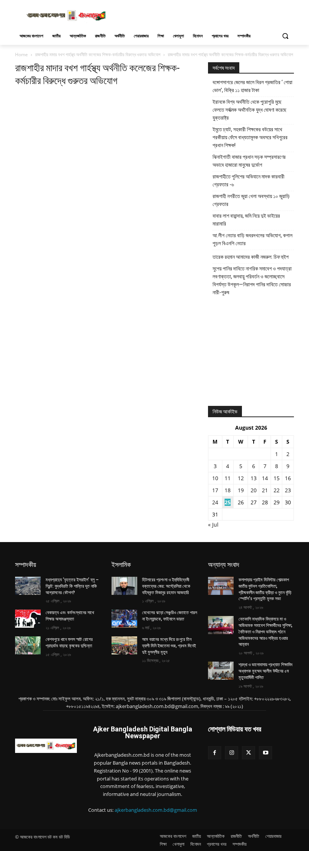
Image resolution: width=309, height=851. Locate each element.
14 (265, 478)
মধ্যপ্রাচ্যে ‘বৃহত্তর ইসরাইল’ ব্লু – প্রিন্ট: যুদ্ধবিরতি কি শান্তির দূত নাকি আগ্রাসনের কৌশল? (72, 586)
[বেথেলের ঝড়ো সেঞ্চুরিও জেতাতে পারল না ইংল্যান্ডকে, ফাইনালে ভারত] (124, 619)
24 (215, 502)
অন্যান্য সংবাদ (223, 564)
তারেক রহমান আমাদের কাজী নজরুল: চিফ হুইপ (251, 257)
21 (265, 490)
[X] (248, 752)
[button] (285, 36)
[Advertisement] (206, 14)
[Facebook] (214, 752)
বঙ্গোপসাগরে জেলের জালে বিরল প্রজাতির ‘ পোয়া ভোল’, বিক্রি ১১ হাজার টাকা (252, 86)
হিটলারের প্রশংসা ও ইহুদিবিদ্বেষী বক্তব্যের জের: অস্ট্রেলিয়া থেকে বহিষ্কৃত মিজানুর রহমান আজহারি (166, 586)
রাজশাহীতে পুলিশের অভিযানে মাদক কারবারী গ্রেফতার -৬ (249, 180)
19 (241, 490)
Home (21, 54)
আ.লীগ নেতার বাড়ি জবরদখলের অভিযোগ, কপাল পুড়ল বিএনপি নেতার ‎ (252, 239)
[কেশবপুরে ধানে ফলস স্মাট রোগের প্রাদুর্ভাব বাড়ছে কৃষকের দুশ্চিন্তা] (28, 645)
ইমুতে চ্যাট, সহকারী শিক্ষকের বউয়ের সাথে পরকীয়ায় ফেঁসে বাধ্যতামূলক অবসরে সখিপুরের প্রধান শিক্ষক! (250, 137)
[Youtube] (265, 752)
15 (277, 478)
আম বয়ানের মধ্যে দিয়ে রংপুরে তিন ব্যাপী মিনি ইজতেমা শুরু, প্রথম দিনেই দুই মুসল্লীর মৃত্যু (169, 646)
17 (215, 490)
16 (288, 478)
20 (254, 490)
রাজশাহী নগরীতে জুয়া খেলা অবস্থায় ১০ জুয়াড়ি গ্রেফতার (251, 200)
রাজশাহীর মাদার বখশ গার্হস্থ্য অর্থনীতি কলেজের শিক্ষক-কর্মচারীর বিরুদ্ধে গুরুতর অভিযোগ (98, 54)
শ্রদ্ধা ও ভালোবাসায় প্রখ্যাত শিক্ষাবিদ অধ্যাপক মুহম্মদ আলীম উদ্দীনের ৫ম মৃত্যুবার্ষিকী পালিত (265, 671)
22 (277, 490)
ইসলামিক (121, 564)
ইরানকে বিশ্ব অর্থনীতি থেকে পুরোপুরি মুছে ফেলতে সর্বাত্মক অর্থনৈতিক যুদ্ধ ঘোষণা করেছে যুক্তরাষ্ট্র (249, 110)
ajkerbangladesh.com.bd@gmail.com (156, 809)
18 (228, 490)
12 (241, 478)
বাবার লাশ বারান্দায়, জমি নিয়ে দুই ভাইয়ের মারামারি (246, 220)
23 (288, 490)
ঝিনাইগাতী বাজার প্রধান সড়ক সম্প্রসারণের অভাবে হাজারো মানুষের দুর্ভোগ (249, 161)
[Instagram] (231, 752)
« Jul (213, 524)
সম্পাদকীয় (25, 564)
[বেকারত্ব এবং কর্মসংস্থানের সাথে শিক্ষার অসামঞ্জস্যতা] (28, 619)
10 (215, 478)
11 (228, 478)
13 (254, 478)
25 (228, 502)
